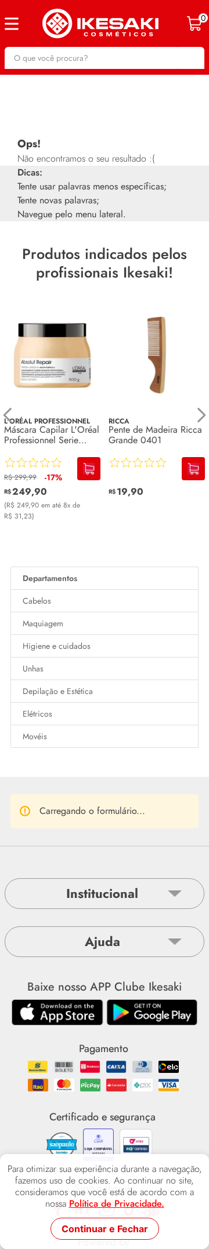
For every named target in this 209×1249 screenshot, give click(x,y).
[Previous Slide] (8, 415)
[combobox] (104, 58)
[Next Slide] (201, 415)
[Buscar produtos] (190, 58)
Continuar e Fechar (105, 1229)
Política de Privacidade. (116, 1204)
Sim (160, 1007)
